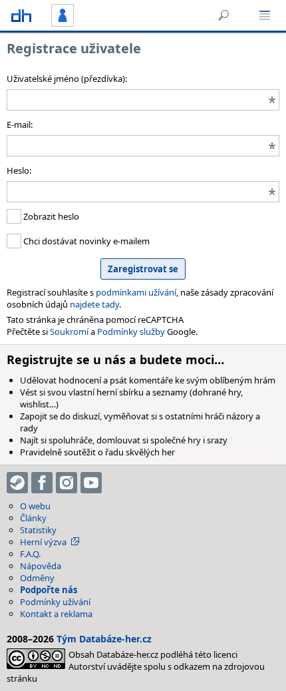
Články (33, 518)
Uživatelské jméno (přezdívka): (67, 79)
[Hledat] (223, 15)
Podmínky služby (131, 332)
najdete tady (94, 304)
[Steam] (17, 482)
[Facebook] (42, 482)
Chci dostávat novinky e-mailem (85, 241)
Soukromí (69, 332)
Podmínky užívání (55, 602)
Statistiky (38, 530)
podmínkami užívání (136, 292)
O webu (35, 506)
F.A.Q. (30, 554)
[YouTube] (91, 482)
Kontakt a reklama (56, 614)
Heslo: (19, 170)
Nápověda (40, 566)
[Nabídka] (265, 15)
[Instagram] (66, 482)
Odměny (37, 578)
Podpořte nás (48, 590)
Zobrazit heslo (50, 216)
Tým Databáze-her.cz (104, 638)
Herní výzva (43, 542)
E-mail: (20, 124)
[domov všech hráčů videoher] (21, 15)
